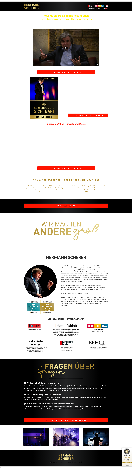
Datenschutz (75, 462)
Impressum (68, 462)
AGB (80, 462)
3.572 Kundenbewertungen (126, 462)
